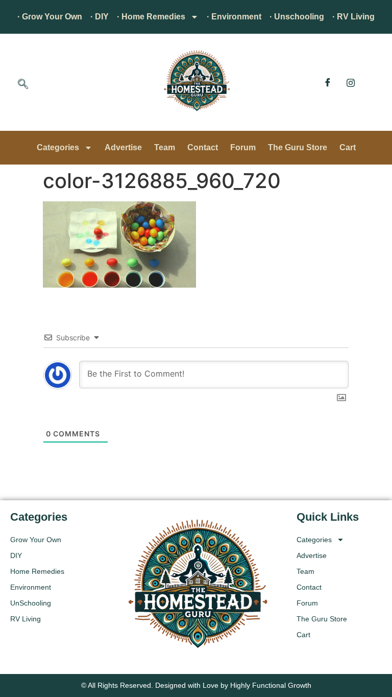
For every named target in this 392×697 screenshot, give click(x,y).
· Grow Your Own (49, 16)
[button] (23, 85)
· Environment (234, 16)
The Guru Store (297, 147)
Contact (202, 147)
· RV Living (353, 16)
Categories (58, 147)
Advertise (123, 147)
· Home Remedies (151, 16)
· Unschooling (297, 16)
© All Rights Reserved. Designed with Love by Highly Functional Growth (196, 685)
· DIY (99, 16)
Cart (347, 147)
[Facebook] (327, 82)
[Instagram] (350, 82)
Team (164, 147)
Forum (243, 147)
